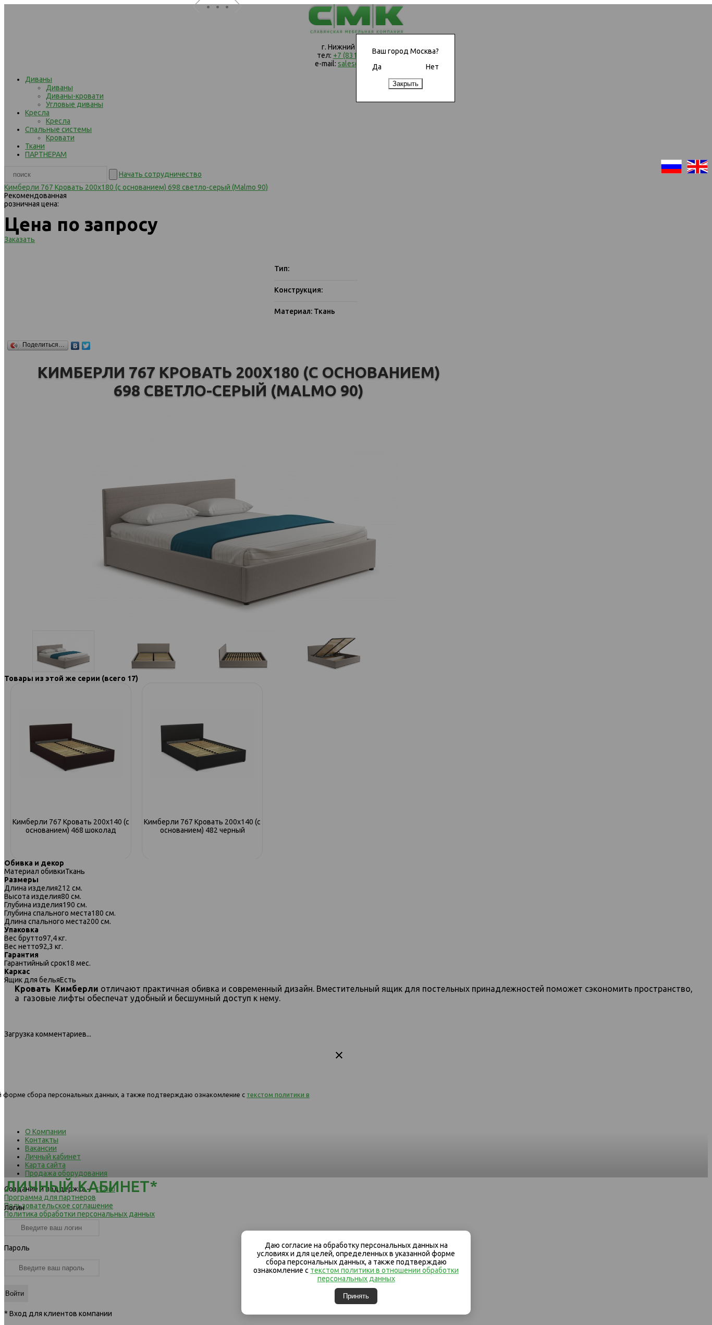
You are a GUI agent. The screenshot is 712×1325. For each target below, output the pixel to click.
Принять (356, 1296)
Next (242, 20)
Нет (432, 67)
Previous (200, 20)
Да (377, 67)
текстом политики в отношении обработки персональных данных (384, 1274)
